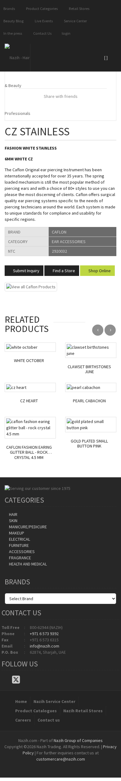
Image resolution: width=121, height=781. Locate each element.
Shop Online (99, 270)
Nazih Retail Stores (83, 710)
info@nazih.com (44, 646)
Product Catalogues (36, 710)
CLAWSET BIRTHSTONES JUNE (89, 369)
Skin (12, 520)
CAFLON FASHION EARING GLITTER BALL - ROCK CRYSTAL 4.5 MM (29, 452)
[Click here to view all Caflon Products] (31, 286)
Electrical (19, 539)
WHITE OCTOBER (29, 360)
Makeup (16, 533)
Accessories (21, 551)
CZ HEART (29, 401)
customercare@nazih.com (60, 759)
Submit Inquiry (25, 270)
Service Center (74, 21)
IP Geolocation (47, 765)
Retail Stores (78, 8)
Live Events (43, 21)
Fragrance (19, 558)
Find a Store (63, 270)
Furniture (18, 545)
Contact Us (41, 33)
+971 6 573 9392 (44, 633)
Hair (12, 514)
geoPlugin (77, 765)
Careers (23, 720)
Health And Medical (27, 564)
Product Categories (41, 8)
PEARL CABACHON (89, 401)
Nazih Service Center (54, 701)
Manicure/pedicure (27, 527)
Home (21, 701)
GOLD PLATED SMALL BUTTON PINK (89, 443)
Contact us (49, 720)
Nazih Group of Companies (78, 740)
